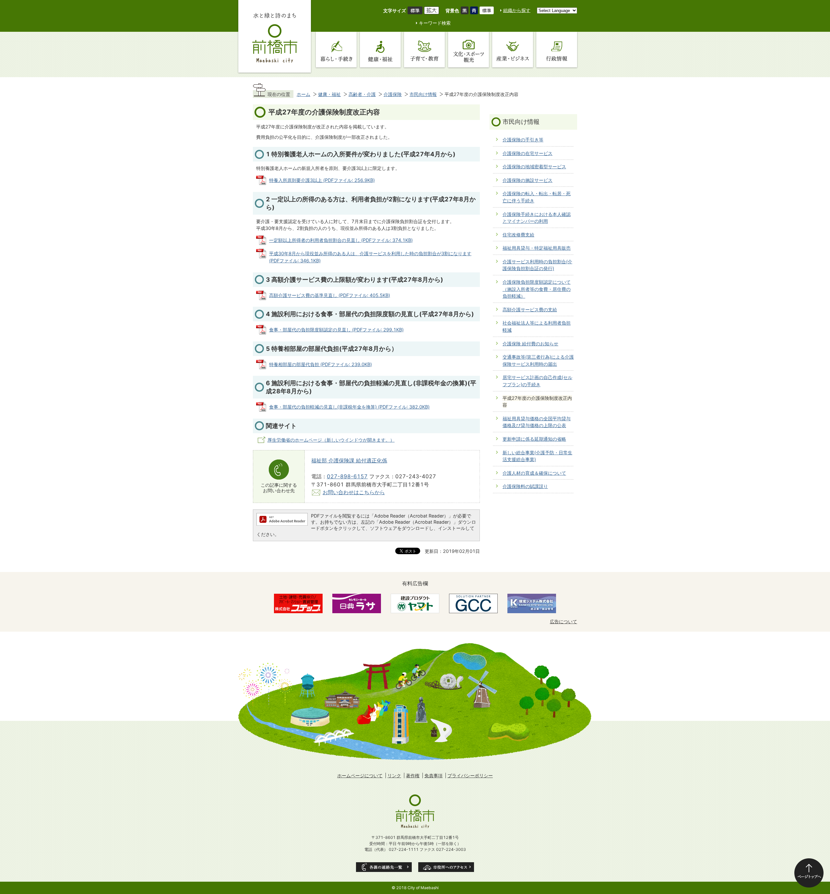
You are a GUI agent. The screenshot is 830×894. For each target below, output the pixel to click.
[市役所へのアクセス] (446, 867)
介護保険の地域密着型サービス (534, 166)
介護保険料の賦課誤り (525, 486)
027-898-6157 (347, 476)
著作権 (413, 775)
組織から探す (516, 10)
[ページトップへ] (809, 873)
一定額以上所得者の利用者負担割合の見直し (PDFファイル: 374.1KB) (341, 240)
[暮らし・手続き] (336, 49)
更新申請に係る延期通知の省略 (534, 439)
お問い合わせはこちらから (354, 492)
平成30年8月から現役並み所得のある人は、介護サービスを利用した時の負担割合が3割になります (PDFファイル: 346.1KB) (370, 257)
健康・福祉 (329, 94)
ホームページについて (360, 775)
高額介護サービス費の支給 (530, 309)
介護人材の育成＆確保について (534, 473)
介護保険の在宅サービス (527, 153)
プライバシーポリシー (470, 775)
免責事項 (433, 775)
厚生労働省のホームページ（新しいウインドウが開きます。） (331, 440)
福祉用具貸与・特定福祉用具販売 (537, 248)
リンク (394, 775)
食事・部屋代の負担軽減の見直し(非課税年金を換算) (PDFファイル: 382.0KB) (349, 407)
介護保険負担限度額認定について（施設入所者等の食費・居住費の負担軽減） (537, 289)
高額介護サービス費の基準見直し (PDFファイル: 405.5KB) (329, 295)
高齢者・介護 (362, 94)
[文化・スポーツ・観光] (468, 49)
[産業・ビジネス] (512, 49)
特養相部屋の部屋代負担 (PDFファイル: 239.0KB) (320, 364)
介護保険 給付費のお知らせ (530, 343)
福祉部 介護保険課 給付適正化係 (349, 460)
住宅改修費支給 (518, 234)
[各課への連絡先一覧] (384, 867)
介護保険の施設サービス (527, 180)
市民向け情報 (423, 94)
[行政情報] (556, 49)
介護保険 (393, 94)
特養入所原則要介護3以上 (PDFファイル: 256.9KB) (322, 180)
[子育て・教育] (424, 49)
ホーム (303, 94)
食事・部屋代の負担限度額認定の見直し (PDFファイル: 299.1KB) (336, 329)
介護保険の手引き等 (523, 139)
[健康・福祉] (380, 49)
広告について (563, 621)
